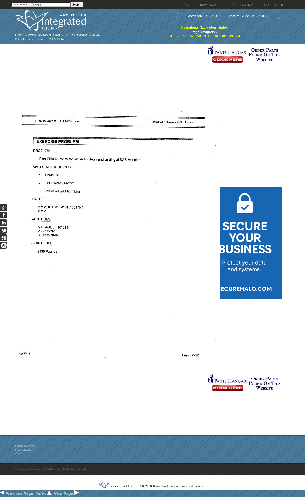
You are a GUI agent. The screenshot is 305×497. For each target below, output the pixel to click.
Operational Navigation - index (204, 27)
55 (177, 36)
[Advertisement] (110, 75)
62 (224, 36)
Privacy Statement (25, 446)
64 (238, 36)
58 (199, 36)
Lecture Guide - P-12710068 (249, 16)
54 (170, 36)
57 (192, 36)
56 (184, 36)
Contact (19, 453)
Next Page (64, 493)
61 (217, 36)
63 (231, 36)
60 (209, 36)
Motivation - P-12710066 (204, 16)
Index (41, 493)
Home (20, 35)
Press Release (23, 449)
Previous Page (18, 493)
